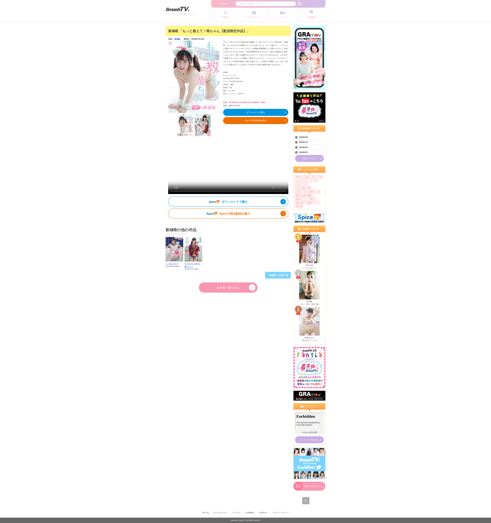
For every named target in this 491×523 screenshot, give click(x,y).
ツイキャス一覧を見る (309, 440)
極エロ (313, 199)
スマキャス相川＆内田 (309, 432)
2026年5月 (303, 152)
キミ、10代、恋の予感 (309, 304)
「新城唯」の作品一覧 (278, 275)
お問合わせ (263, 513)
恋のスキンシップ (309, 340)
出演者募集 (250, 513)
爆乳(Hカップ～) (313, 203)
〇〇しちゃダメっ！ (309, 268)
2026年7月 (303, 142)
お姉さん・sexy (309, 177)
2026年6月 (303, 147)
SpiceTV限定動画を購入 (256, 120)
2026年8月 (303, 137)
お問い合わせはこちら (314, 486)
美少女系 (299, 206)
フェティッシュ (301, 184)
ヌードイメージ (301, 180)
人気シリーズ (300, 192)
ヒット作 (313, 180)
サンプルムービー (220, 513)
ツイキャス (236, 513)
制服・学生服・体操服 (303, 195)
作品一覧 (205, 513)
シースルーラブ (172, 264)
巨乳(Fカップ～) (301, 199)
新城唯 (177, 39)
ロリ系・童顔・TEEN (303, 188)
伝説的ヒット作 (314, 192)
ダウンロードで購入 (256, 112)
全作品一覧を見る (228, 287)
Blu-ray (298, 177)
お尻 (320, 177)
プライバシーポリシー (280, 513)
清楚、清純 (300, 203)
